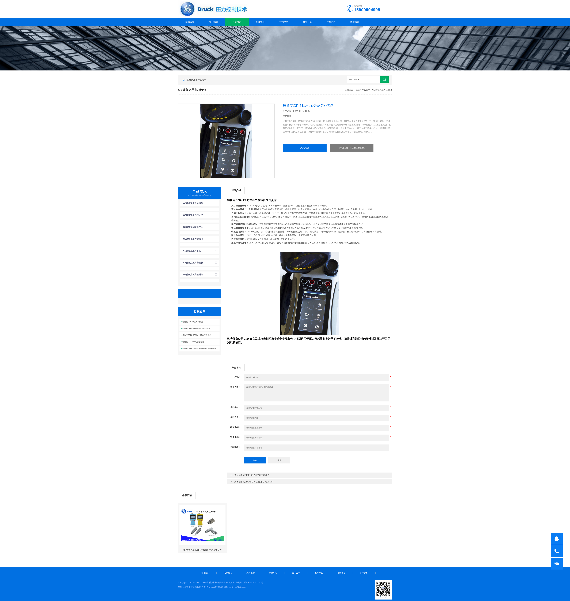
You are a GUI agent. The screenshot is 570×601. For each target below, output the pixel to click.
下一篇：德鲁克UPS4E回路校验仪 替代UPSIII (251, 482)
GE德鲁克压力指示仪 (193, 239)
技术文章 (284, 22)
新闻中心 (260, 22)
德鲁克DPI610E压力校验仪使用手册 (196, 335)
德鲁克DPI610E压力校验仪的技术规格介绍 (199, 348)
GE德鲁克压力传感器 (193, 203)
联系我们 (354, 22)
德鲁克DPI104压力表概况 (192, 322)
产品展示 (236, 22)
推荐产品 (307, 22)
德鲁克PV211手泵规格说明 (193, 342)
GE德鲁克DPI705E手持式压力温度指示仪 (202, 550)
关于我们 (213, 22)
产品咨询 (304, 148)
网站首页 (189, 22)
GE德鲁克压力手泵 (192, 251)
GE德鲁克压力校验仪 (382, 90)
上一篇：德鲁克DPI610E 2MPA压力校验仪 (250, 475)
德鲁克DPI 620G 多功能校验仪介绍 (196, 328)
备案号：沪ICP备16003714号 (249, 582)
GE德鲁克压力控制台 (193, 274)
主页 (358, 90)
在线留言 (331, 22)
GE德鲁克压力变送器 (193, 262)
